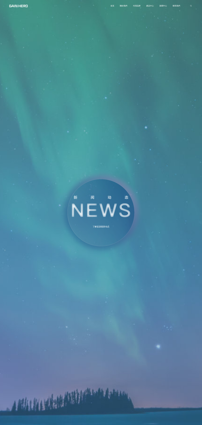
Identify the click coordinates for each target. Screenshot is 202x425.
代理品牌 (137, 6)
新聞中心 (163, 6)
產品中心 (150, 6)
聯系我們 (176, 6)
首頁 (112, 6)
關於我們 (123, 6)
